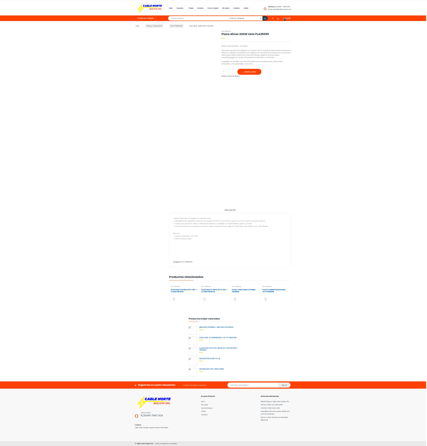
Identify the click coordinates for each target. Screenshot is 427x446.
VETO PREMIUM (176, 26)
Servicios (200, 8)
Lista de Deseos (206, 408)
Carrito (246, 8)
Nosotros (180, 8)
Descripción (230, 210)
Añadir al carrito (250, 72)
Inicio (171, 8)
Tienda (191, 8)
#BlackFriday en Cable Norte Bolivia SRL (275, 401)
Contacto (236, 8)
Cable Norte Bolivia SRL (145, 443)
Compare (245, 46)
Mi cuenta (225, 8)
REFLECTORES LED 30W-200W (272, 405)
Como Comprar (212, 8)
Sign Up (284, 385)
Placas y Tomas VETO (154, 26)
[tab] (230, 211)
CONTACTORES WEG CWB (270, 408)
